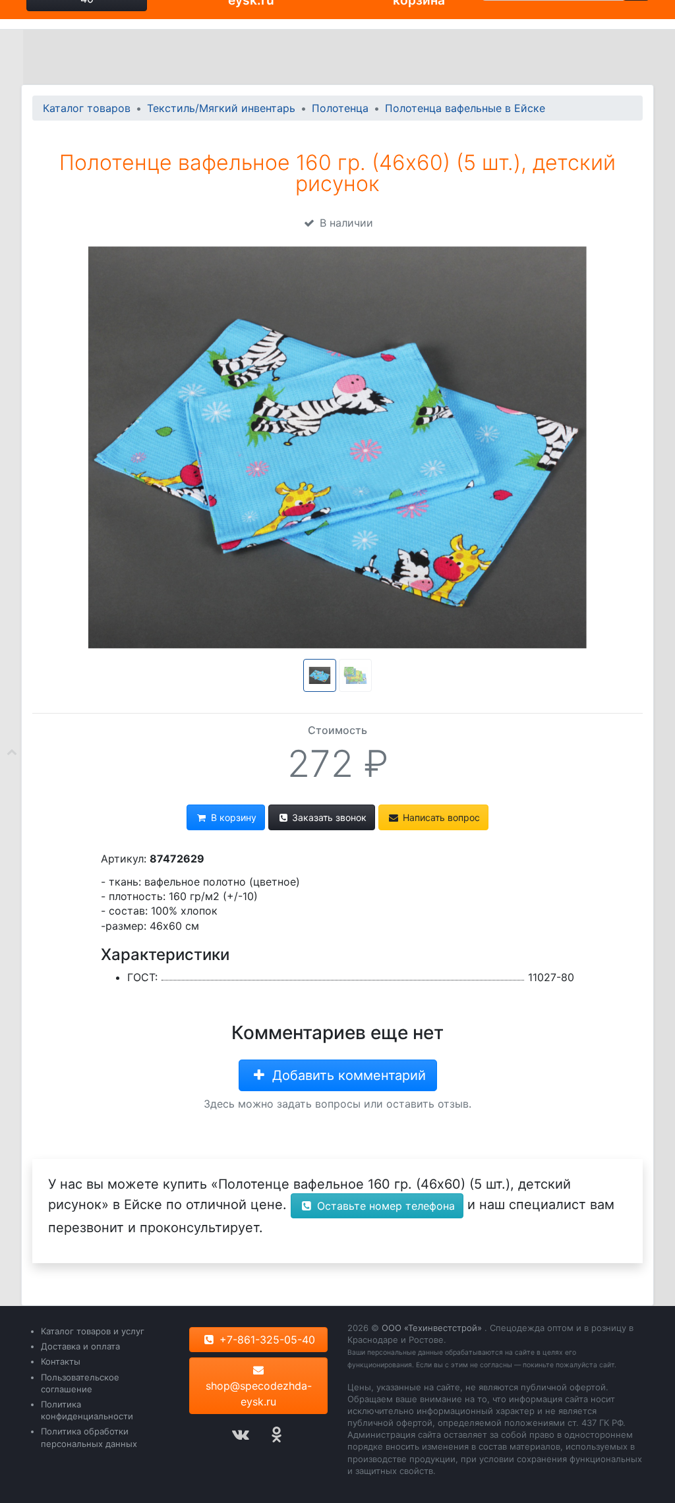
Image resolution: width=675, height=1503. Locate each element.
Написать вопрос (440, 817)
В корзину (232, 817)
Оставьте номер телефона (384, 1205)
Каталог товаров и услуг (92, 1331)
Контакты (60, 1361)
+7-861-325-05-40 (265, 1339)
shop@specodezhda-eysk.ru (259, 1393)
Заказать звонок (328, 817)
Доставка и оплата (80, 1346)
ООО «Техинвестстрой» (432, 1327)
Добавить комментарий (347, 1075)
